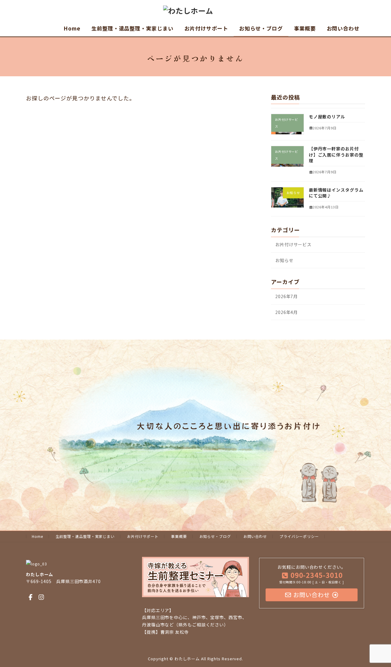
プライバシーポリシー (299, 536)
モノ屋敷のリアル (327, 117)
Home (37, 536)
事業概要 (179, 536)
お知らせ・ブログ (215, 536)
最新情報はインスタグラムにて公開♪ (336, 193)
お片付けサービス (293, 244)
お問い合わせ (255, 536)
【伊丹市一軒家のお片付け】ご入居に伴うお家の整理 (336, 155)
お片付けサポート (143, 536)
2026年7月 (286, 296)
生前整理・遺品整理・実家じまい (85, 536)
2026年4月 (286, 312)
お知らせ (284, 260)
